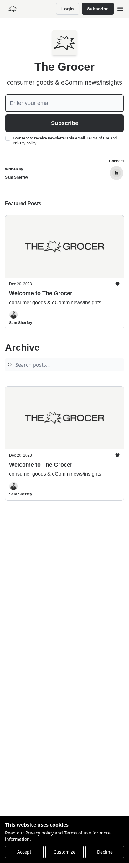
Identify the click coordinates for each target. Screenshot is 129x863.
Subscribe (98, 8)
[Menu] (120, 8)
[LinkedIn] (116, 173)
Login (67, 8)
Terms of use (77, 833)
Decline (105, 852)
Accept (24, 852)
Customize (64, 852)
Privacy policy (39, 833)
